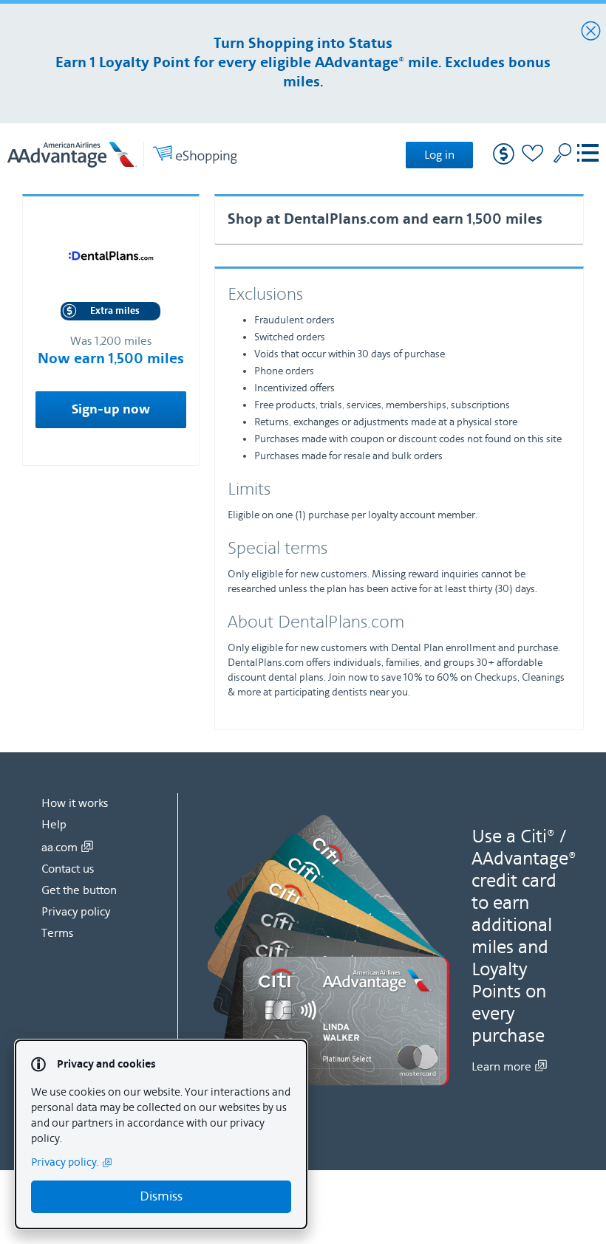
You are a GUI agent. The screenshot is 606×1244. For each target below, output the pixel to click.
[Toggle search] (562, 152)
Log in (439, 155)
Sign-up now (111, 410)
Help (54, 824)
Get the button (79, 890)
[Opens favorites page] (533, 155)
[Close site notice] (591, 31)
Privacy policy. (65, 1162)
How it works (74, 803)
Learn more (501, 1066)
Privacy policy (75, 911)
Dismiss (161, 1196)
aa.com (59, 847)
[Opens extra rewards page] (503, 161)
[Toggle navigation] (588, 154)
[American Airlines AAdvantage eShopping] (121, 155)
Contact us (67, 869)
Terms (57, 933)
